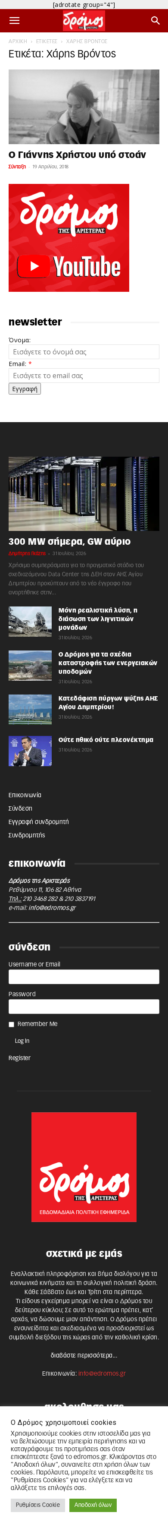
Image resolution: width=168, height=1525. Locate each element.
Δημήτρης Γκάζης (27, 553)
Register (20, 1058)
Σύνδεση (21, 809)
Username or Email (35, 965)
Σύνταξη (17, 166)
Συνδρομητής (27, 836)
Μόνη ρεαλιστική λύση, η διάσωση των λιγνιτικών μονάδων (98, 619)
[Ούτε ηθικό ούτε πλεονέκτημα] (30, 751)
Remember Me (38, 1024)
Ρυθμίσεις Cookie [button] (38, 1505)
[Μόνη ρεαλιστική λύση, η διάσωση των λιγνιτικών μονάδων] (30, 621)
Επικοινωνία (25, 795)
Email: (20, 364)
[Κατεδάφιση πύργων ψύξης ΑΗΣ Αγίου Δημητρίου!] (30, 710)
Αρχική (18, 41)
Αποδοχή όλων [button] (93, 1505)
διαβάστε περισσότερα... (84, 1356)
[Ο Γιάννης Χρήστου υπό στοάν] (84, 106)
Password (22, 994)
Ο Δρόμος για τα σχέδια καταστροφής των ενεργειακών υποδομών (108, 663)
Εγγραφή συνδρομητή (39, 822)
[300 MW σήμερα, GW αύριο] (84, 494)
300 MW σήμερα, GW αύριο (70, 541)
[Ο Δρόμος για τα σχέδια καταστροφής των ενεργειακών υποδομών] (30, 665)
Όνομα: (20, 340)
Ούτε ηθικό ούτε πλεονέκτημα (106, 740)
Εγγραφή (24, 389)
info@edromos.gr (52, 908)
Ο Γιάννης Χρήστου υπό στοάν (77, 155)
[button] (14, 20)
